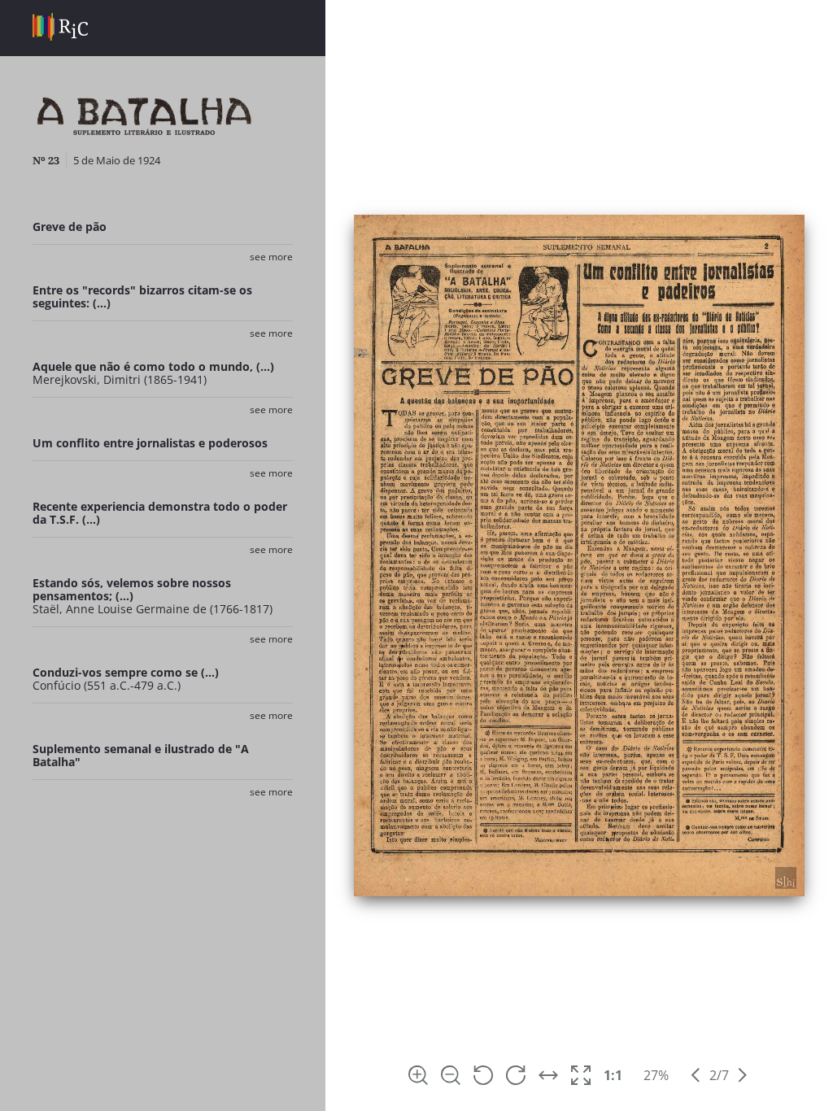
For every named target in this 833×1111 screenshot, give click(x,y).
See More (271, 257)
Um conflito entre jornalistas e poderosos (150, 443)
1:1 (613, 1075)
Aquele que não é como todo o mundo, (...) (153, 366)
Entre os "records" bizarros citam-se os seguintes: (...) (142, 296)
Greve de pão (70, 226)
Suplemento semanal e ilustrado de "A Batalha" (141, 755)
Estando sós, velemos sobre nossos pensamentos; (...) (132, 589)
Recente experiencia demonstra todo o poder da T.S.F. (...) (160, 513)
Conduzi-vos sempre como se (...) (126, 672)
